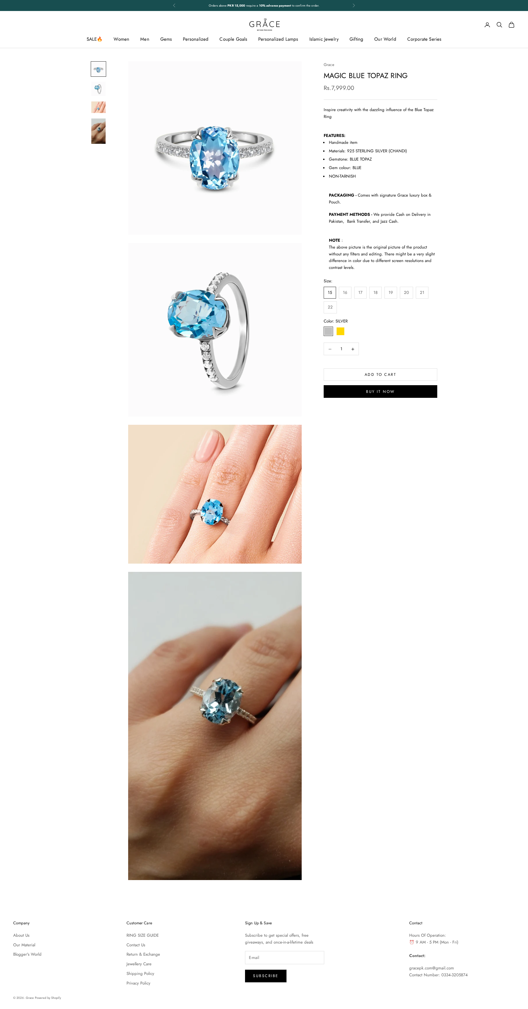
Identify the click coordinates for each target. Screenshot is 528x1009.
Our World (385, 39)
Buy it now (380, 391)
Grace (329, 64)
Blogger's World (27, 954)
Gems (166, 39)
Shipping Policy (140, 974)
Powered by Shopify (48, 998)
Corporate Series (424, 39)
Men (144, 39)
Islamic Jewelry (324, 39)
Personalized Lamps (278, 39)
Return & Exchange (143, 954)
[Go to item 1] (98, 69)
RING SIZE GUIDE (143, 935)
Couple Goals (233, 39)
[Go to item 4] (98, 131)
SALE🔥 (95, 39)
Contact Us (136, 945)
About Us (21, 935)
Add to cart (381, 374)
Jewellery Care (139, 964)
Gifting (356, 39)
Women (121, 39)
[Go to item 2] (98, 89)
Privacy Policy (138, 983)
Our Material (24, 945)
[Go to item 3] (98, 107)
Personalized (195, 39)
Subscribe (266, 975)
